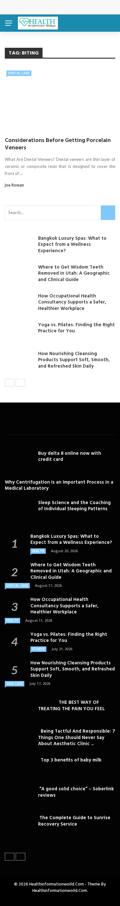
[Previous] (9, 383)
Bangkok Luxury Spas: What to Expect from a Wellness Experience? (72, 245)
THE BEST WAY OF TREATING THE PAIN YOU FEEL (71, 706)
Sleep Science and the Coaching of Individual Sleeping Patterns (74, 506)
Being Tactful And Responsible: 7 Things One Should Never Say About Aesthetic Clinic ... (76, 737)
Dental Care (19, 73)
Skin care (14, 683)
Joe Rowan (14, 185)
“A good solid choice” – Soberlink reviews (76, 792)
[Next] (20, 383)
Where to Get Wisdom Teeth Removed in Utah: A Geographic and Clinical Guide (74, 273)
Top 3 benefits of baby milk (69, 760)
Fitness (38, 649)
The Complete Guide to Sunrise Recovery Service (74, 821)
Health (38, 551)
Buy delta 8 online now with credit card (69, 457)
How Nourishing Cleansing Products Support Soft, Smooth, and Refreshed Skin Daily (74, 360)
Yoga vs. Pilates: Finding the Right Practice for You (76, 328)
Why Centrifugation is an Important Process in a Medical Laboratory (60, 485)
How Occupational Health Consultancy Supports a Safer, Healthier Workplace (72, 302)
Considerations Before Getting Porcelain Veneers (58, 144)
